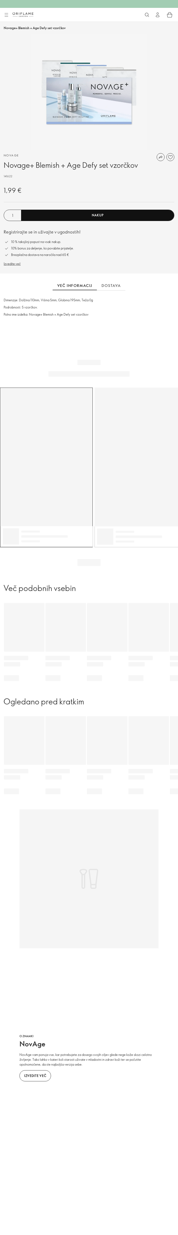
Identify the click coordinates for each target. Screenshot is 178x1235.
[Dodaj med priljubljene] (170, 157)
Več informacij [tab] (74, 285)
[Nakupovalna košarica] (170, 15)
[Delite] (161, 157)
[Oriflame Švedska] (23, 14)
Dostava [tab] (111, 285)
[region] (89, 92)
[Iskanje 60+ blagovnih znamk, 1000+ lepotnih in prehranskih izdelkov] (146, 14)
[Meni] (6, 15)
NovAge (11, 155)
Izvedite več (12, 263)
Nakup (98, 215)
